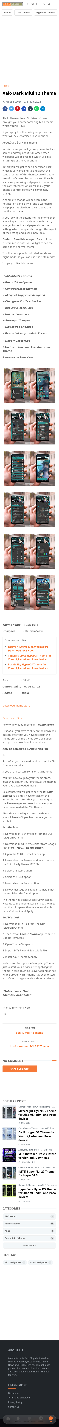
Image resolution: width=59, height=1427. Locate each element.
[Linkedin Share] (23, 108)
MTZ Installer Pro (32, 1149)
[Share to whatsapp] (36, 108)
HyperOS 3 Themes (48, 1128)
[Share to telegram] (42, 108)
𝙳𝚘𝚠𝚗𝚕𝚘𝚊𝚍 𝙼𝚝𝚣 (12, 718)
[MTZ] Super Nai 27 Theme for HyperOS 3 (36, 1173)
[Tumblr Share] (30, 108)
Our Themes (23, 12)
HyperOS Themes (45, 12)
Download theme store (16, 705)
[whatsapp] (37, 4)
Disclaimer (13, 1392)
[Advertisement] (29, 50)
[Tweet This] (11, 108)
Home (7, 12)
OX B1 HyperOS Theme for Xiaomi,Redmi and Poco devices (36, 1136)
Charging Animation (27, 1106)
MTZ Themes (46, 1149)
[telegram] (32, 4)
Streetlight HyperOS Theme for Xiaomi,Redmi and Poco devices (37, 1115)
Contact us (13, 1406)
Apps (20, 1149)
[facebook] (27, 4)
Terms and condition (19, 1397)
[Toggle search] (49, 4)
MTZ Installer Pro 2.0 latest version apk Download (37, 1156)
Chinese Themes (26, 1167)
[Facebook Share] (5, 108)
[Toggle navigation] (54, 3)
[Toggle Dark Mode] (43, 4)
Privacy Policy (15, 1402)
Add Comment (21, 1068)
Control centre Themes (47, 1106)
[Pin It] (17, 108)
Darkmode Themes (27, 1185)
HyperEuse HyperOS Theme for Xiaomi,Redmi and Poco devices (37, 1193)
